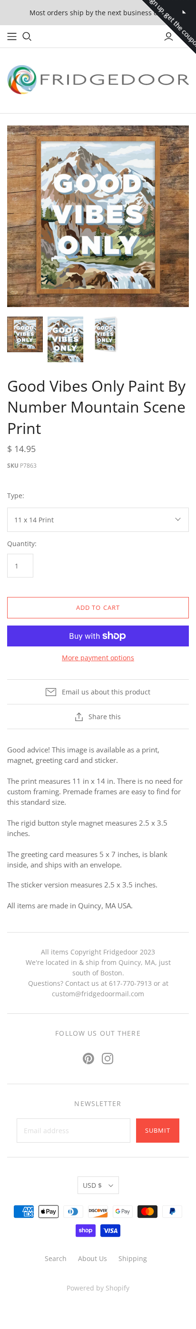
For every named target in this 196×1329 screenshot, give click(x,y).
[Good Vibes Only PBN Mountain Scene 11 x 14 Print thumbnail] (25, 334)
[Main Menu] (12, 36)
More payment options (98, 657)
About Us (92, 1258)
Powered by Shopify (98, 1287)
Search (56, 1258)
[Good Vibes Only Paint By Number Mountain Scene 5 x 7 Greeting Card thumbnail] (106, 334)
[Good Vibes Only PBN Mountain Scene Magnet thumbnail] (65, 339)
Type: (15, 495)
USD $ (92, 1185)
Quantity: (22, 543)
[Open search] (27, 36)
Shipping (132, 1258)
